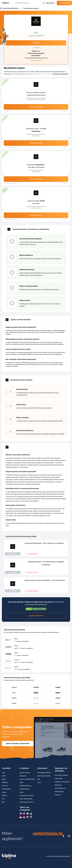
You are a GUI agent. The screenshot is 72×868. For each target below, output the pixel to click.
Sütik (38, 779)
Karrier (39, 782)
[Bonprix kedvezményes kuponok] (14, 703)
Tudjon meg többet (36, 60)
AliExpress (5, 782)
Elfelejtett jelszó (59, 791)
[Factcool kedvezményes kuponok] (36, 698)
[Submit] (44, 3)
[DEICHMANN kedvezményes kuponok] (36, 703)
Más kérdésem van (60, 788)
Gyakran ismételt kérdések (27, 779)
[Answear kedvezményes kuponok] (57, 692)
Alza (3, 799)
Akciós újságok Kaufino (26, 802)
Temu (3, 772)
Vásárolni (36, 43)
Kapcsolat (58, 795)
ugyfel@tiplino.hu (48, 833)
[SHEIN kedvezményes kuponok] (14, 687)
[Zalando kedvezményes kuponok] (57, 703)
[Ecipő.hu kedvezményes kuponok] (14, 692)
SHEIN (4, 776)
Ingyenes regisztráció (36, 616)
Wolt (3, 802)
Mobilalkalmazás (24, 789)
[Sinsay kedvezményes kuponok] (36, 687)
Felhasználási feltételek (44, 772)
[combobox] (29, 3)
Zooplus (4, 792)
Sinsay (4, 779)
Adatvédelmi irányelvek (43, 776)
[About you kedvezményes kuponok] (57, 687)
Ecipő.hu (4, 795)
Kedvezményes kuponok (27, 795)
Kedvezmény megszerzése (36, 107)
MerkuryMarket (6, 789)
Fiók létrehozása (64, 3)
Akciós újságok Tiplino (26, 799)
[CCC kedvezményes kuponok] (36, 692)
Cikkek (21, 792)
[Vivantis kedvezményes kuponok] (57, 698)
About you (5, 785)
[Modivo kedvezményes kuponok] (14, 698)
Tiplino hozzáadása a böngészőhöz (18, 743)
